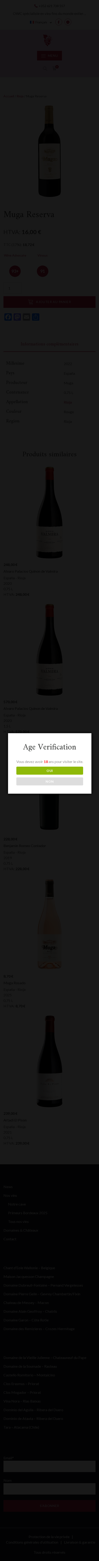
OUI (50, 771)
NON (50, 781)
